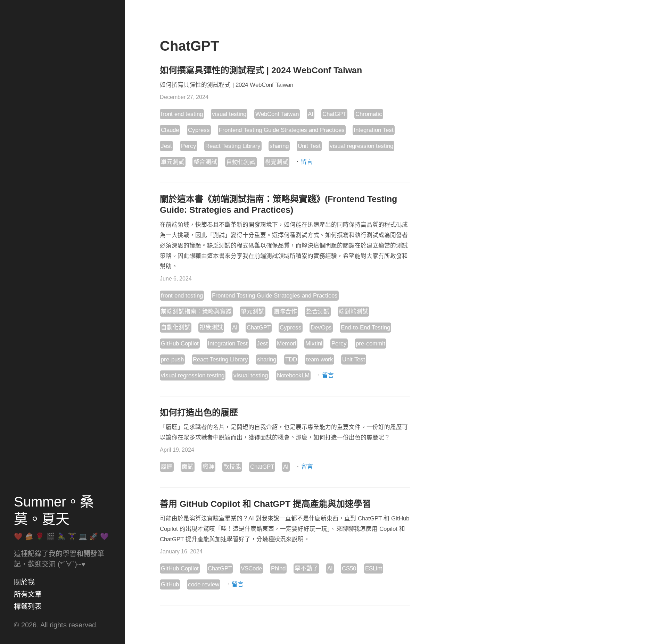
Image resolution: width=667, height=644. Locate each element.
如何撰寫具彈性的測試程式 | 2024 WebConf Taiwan (261, 70)
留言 (307, 162)
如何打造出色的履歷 (199, 412)
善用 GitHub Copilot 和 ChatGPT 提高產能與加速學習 (265, 504)
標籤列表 (28, 606)
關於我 (24, 582)
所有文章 (28, 594)
